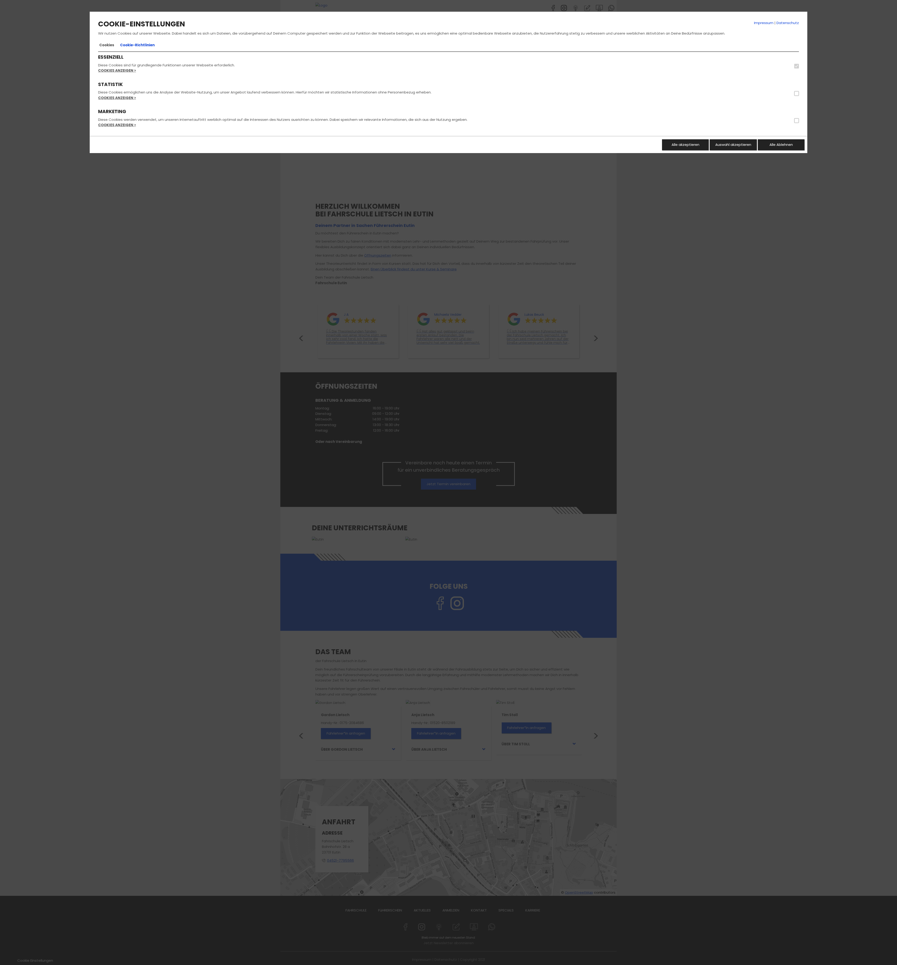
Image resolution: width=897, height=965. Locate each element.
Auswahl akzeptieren (733, 144)
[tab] (106, 45)
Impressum (763, 22)
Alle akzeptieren (685, 144)
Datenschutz (787, 22)
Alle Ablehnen (781, 144)
